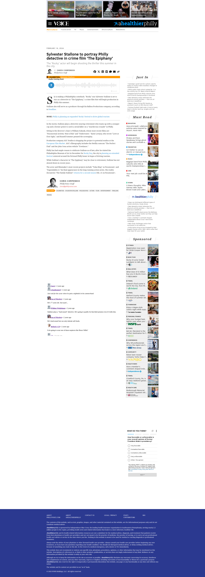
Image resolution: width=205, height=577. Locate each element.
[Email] (114, 72)
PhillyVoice (61, 23)
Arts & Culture (107, 29)
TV (75, 29)
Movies (49, 195)
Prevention (132, 147)
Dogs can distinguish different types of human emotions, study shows (141, 203)
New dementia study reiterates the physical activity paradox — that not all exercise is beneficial (140, 99)
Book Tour (131, 257)
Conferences (132, 340)
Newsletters (120, 29)
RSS (144, 515)
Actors (92, 190)
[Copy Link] (118, 72)
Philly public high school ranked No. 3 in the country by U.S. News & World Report (141, 90)
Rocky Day (88, 153)
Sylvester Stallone (68, 77)
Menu (50, 23)
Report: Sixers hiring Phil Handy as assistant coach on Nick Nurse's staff (140, 104)
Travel (130, 281)
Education (131, 123)
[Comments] (110, 72)
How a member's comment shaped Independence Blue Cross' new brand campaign (139, 219)
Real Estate (132, 269)
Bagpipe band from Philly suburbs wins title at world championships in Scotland (141, 94)
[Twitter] (98, 72)
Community (132, 352)
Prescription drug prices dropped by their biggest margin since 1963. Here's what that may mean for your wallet (142, 229)
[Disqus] (83, 254)
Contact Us (89, 515)
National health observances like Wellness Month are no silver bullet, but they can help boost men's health (142, 213)
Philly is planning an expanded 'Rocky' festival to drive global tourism (81, 117)
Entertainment (92, 29)
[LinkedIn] (102, 72)
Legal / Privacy (110, 515)
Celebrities (54, 77)
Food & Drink (66, 29)
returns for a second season (85, 173)
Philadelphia (83, 190)
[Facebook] (95, 72)
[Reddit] (106, 72)
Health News (132, 364)
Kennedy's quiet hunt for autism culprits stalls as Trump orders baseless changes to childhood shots (142, 85)
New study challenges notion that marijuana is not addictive (139, 224)
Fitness (131, 245)
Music (82, 29)
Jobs (129, 171)
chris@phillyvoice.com (68, 186)
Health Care (132, 388)
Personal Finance (134, 316)
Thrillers (115, 190)
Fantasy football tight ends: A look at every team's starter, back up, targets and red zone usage (142, 109)
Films (97, 190)
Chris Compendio (66, 70)
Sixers (130, 183)
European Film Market (56, 143)
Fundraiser (132, 305)
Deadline (52, 109)
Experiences (132, 135)
